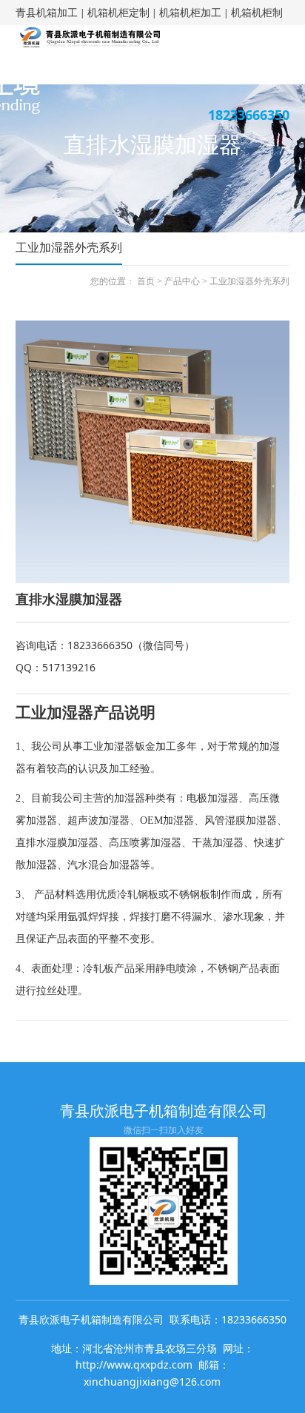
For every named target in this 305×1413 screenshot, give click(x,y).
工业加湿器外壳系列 (249, 281)
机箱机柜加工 (190, 12)
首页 (146, 281)
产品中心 (182, 281)
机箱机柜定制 (118, 12)
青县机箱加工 (47, 12)
